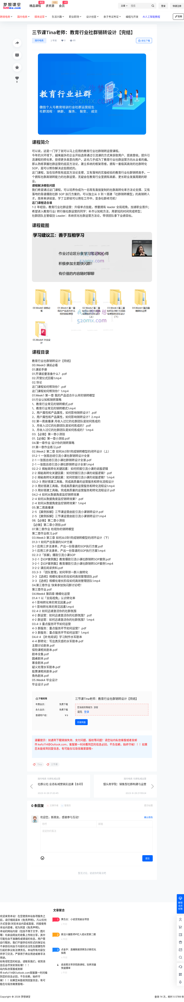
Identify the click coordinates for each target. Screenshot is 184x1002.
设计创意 (91, 16)
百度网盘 (81, 722)
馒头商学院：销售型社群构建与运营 (124, 784)
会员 (62, 4)
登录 (163, 6)
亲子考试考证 (111, 16)
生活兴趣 (57, 16)
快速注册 (177, 6)
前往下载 (145, 40)
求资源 (50, 4)
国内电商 (39, 40)
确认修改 (148, 817)
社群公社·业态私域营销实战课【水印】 (61, 784)
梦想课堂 (25, 996)
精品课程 (35, 4)
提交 (147, 858)
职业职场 (74, 16)
